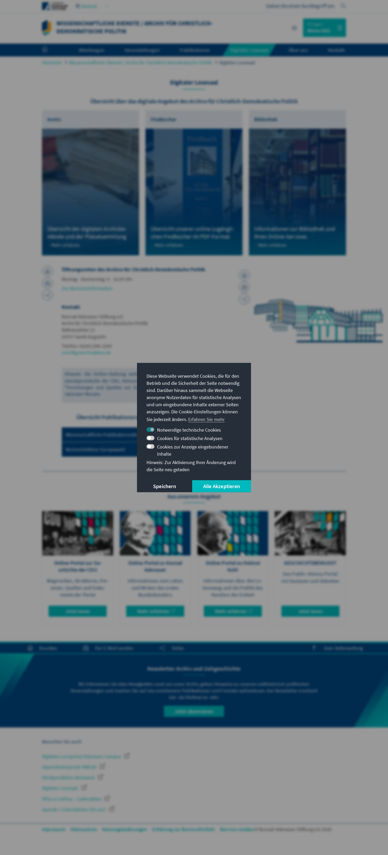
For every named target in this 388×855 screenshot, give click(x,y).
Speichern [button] (164, 486)
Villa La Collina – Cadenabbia (72, 799)
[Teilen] (47, 295)
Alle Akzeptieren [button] (221, 486)
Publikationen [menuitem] (195, 50)
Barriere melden (237, 829)
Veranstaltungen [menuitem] (142, 50)
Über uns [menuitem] (298, 50)
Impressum (53, 829)
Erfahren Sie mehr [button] (206, 419)
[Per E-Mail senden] (47, 283)
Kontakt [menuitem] (336, 50)
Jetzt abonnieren (193, 711)
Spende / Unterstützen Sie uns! (74, 809)
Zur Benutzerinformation (87, 288)
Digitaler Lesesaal (237, 62)
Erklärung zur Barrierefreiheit (183, 829)
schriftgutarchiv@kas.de (86, 352)
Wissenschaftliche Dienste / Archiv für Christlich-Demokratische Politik (140, 62)
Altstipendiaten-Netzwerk (69, 777)
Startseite (52, 62)
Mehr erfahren (153, 611)
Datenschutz (84, 829)
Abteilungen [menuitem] (91, 50)
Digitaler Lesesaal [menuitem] (249, 50)
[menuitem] (50, 50)
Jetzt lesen (77, 611)
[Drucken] (47, 271)
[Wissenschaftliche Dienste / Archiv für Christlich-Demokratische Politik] (46, 27)
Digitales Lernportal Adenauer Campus (82, 756)
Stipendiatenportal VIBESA (69, 767)
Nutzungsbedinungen (124, 829)
